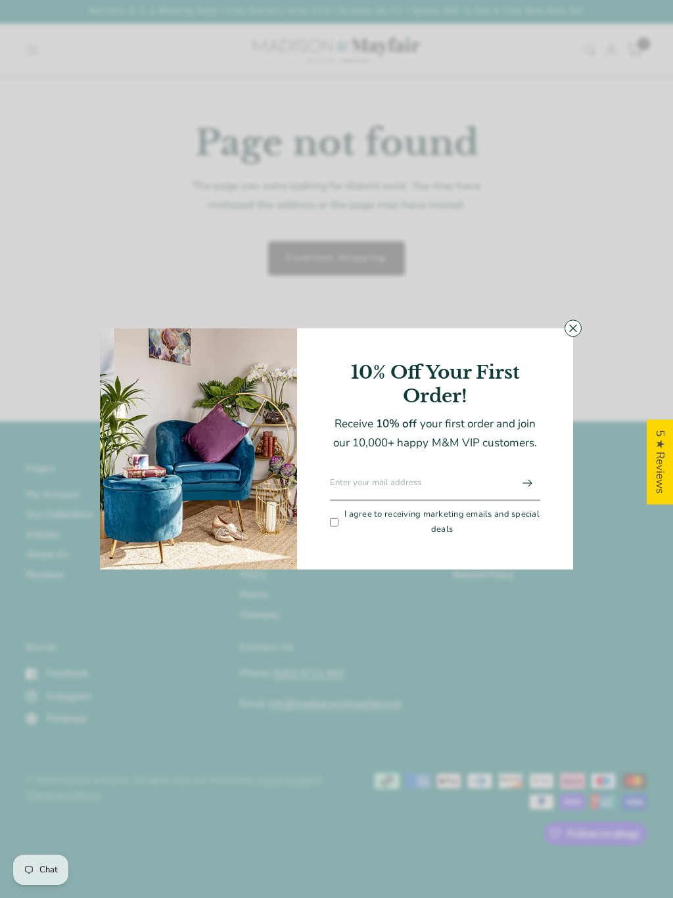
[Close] (573, 328)
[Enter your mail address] (527, 483)
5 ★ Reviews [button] (660, 462)
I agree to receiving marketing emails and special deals (442, 521)
